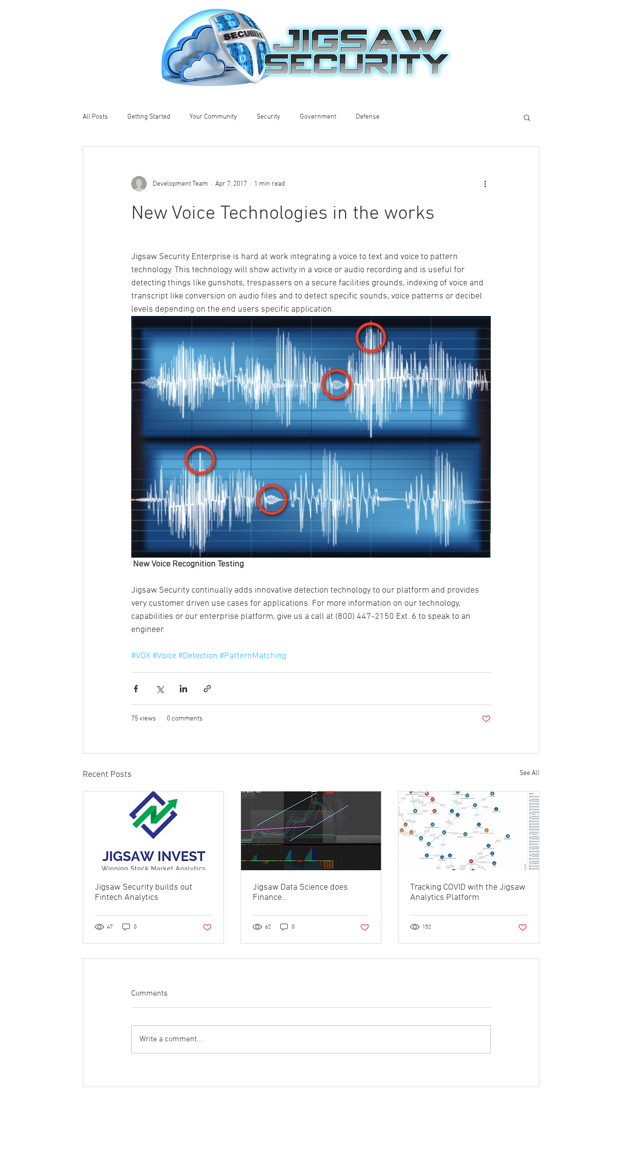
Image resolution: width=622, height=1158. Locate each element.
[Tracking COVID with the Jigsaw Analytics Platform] (468, 830)
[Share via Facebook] (135, 688)
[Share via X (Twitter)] (159, 688)
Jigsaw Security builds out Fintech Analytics (143, 892)
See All (529, 773)
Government (318, 117)
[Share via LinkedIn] (183, 688)
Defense (368, 117)
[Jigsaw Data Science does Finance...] (311, 830)
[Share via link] (207, 688)
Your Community (213, 117)
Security (268, 117)
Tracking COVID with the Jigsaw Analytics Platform (467, 892)
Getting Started (148, 117)
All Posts (95, 117)
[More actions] (485, 184)
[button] (527, 117)
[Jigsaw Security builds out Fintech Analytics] (153, 830)
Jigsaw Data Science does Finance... (300, 892)
